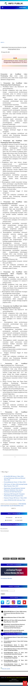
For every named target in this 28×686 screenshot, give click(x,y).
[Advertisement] (14, 25)
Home (21, 558)
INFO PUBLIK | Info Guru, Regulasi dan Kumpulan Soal (16, 677)
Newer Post (6, 558)
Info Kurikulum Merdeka (6, 578)
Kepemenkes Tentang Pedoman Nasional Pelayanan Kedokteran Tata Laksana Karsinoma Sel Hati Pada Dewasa (14, 490)
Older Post (14, 558)
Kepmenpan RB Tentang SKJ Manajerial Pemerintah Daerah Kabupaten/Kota (14, 631)
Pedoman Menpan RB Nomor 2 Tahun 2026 (15, 498)
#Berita (13, 508)
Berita (2, 42)
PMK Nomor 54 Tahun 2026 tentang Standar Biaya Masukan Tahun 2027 (15, 621)
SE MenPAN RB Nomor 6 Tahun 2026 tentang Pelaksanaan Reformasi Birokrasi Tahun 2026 (14, 478)
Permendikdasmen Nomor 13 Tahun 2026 (15, 482)
